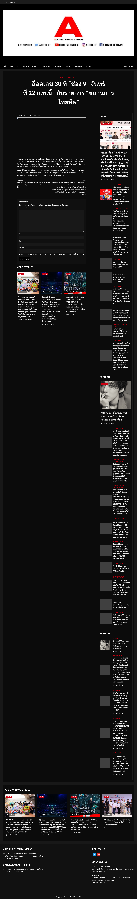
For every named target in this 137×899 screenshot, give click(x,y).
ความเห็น (23, 208)
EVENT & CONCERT (30, 66)
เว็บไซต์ (21, 248)
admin (21, 115)
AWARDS (78, 66)
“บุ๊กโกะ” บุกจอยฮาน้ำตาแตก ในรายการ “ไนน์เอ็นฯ (34, 183)
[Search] (120, 66)
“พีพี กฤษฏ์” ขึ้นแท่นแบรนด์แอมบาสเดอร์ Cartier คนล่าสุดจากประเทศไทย (114, 416)
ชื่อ (20, 234)
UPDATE (13, 66)
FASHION (58, 66)
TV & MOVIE (46, 66)
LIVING (88, 66)
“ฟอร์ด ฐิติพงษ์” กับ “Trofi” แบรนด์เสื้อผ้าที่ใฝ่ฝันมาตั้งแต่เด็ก (121, 568)
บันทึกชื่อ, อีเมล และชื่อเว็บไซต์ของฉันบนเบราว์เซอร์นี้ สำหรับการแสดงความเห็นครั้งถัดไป (52, 254)
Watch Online (128, 66)
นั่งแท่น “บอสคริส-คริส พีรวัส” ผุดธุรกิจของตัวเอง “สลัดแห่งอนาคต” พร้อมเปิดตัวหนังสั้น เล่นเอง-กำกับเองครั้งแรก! (121, 315)
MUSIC (68, 66)
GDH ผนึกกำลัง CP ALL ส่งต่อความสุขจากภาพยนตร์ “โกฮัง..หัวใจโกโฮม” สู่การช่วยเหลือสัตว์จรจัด (117, 822)
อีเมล (21, 241)
